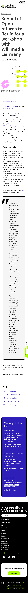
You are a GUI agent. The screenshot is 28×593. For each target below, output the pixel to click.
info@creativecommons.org (10, 553)
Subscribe (14, 573)
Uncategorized (6, 14)
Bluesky (4, 557)
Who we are (5, 520)
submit (24, 515)
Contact (4, 533)
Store (3, 531)
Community (19, 453)
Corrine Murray (11, 490)
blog (22, 190)
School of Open (20, 116)
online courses (7, 398)
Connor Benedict (15, 446)
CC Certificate (9, 453)
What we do (5, 522)
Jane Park (11, 59)
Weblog (16, 401)
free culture (6, 395)
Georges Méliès (5, 91)
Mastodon (9, 557)
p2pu (15, 398)
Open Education (9, 455)
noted (22, 582)
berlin (4, 391)
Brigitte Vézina (11, 444)
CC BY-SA (10, 108)
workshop (20, 405)
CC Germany (11, 124)
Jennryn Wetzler (11, 469)
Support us (5, 528)
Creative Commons (8, 6)
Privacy (3, 536)
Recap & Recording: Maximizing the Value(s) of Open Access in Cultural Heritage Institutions (13, 437)
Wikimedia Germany (9, 126)
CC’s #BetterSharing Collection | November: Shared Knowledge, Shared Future (13, 484)
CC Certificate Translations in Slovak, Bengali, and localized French (12, 462)
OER (20, 395)
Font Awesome (21, 588)
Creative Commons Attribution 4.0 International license (15, 587)
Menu (22, 3)
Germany (14, 395)
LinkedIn (13, 557)
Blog (2, 525)
